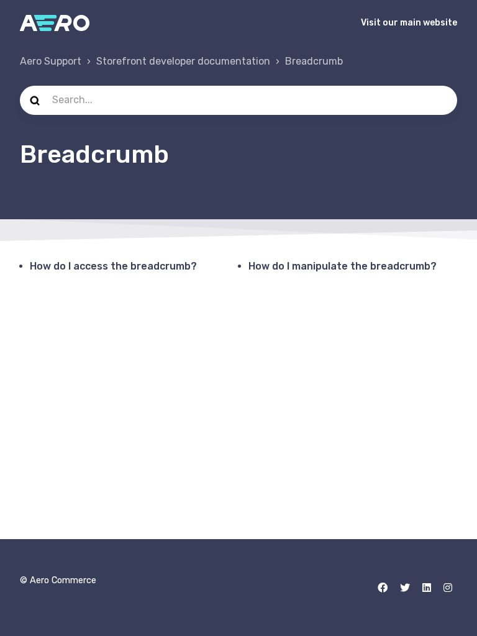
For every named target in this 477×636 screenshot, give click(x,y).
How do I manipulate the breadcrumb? (342, 266)
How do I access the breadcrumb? (113, 266)
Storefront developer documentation (183, 61)
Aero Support (50, 61)
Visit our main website (409, 22)
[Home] (54, 23)
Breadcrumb (314, 61)
